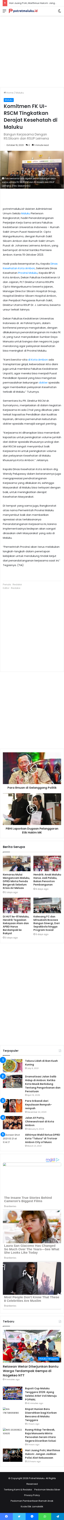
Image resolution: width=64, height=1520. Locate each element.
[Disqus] (32, 994)
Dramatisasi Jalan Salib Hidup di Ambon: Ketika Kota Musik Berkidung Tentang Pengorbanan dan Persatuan (42, 1084)
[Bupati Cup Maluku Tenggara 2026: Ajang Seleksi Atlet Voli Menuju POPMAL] (12, 1393)
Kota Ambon (26, 268)
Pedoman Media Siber (47, 1489)
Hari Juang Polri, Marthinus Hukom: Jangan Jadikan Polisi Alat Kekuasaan (42, 1454)
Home (10, 92)
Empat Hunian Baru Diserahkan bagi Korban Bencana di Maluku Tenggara (41, 1414)
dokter (43, 382)
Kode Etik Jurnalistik (32, 1506)
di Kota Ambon (38, 359)
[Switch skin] (59, 12)
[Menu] (4, 12)
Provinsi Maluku (28, 273)
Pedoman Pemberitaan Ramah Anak (32, 1501)
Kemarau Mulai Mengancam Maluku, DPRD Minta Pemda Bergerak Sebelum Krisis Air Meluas (16, 881)
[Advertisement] (32, 50)
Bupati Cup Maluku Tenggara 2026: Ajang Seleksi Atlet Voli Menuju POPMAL (41, 1394)
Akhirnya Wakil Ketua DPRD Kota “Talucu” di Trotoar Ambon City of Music (42, 1138)
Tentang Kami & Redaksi (18, 1489)
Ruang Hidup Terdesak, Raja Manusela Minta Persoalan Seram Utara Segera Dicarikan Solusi (40, 1435)
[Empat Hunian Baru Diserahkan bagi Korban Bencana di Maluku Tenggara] (12, 1414)
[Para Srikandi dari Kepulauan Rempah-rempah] (12, 1105)
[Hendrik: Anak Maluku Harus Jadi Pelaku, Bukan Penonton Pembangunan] (47, 863)
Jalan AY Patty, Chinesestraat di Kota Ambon (39, 1121)
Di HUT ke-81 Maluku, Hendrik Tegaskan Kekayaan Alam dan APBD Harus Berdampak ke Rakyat (16, 925)
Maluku (20, 92)
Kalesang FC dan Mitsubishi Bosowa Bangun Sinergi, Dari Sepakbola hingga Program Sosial (46, 923)
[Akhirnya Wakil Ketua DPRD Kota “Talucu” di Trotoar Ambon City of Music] (12, 1139)
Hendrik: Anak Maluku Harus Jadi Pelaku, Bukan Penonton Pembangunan (47, 879)
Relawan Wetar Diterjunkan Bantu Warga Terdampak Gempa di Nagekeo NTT (30, 1370)
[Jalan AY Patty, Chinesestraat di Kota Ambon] (12, 1122)
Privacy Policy (32, 1495)
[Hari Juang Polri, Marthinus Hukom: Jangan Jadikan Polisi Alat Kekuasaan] (12, 1455)
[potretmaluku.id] (23, 11)
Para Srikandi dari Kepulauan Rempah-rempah (38, 1104)
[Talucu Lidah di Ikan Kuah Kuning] (12, 1065)
